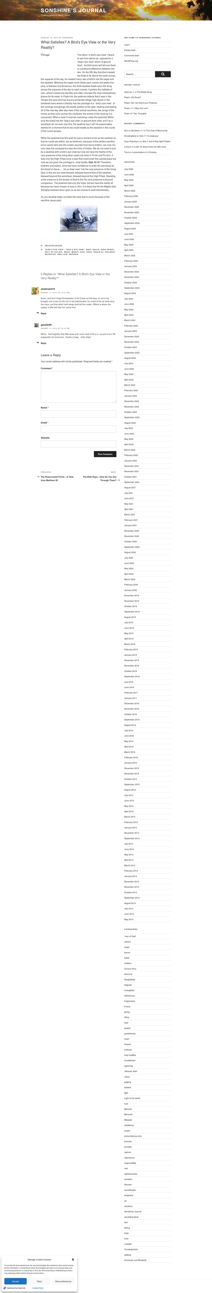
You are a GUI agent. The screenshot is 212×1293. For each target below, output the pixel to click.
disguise (128, 984)
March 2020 (129, 579)
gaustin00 (46, 324)
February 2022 (131, 455)
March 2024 (129, 320)
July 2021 (128, 492)
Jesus (67, 252)
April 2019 (129, 638)
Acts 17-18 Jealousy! (148, 135)
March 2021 (129, 514)
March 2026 (129, 190)
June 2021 (129, 498)
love (126, 1103)
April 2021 (129, 509)
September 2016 (132, 719)
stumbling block (131, 1216)
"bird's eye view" (54, 249)
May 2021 (128, 503)
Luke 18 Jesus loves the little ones (150, 146)
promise (128, 1141)
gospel (127, 1028)
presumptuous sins (133, 1136)
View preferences (63, 1281)
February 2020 (131, 584)
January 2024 (130, 331)
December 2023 (131, 336)
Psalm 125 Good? (132, 97)
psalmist (110, 252)
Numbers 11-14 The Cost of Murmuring (149, 130)
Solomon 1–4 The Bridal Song (138, 92)
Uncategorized (53, 246)
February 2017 (131, 692)
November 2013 (131, 886)
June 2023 (129, 368)
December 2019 (131, 595)
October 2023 (130, 347)
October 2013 (130, 892)
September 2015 (132, 784)
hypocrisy (128, 1065)
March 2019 (129, 644)
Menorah (128, 1114)
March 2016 (129, 752)
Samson (128, 1184)
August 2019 (130, 617)
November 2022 (131, 406)
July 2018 (128, 681)
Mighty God (78, 252)
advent (127, 941)
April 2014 (129, 859)
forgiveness (129, 1001)
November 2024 (131, 277)
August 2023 (130, 358)
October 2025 (130, 217)
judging (127, 1082)
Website (45, 437)
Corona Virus (130, 968)
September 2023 (132, 352)
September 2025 (132, 223)
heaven (127, 1044)
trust (126, 1238)
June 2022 (129, 433)
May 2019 (128, 633)
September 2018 (132, 676)
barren (127, 952)
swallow (62, 254)
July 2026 (128, 169)
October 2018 (130, 671)
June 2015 (129, 800)
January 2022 (130, 460)
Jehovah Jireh (130, 1071)
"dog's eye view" (75, 249)
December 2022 (131, 401)
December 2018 (131, 660)
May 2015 (128, 806)
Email (44, 422)
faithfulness (129, 995)
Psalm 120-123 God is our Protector (140, 102)
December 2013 (131, 881)
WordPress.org (131, 60)
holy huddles (130, 1055)
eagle (96, 249)
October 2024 (130, 282)
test (126, 1222)
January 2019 (130, 654)
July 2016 (128, 730)
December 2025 (131, 206)
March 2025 (129, 255)
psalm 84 (99, 252)
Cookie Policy (38, 1288)
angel (126, 947)
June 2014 (129, 849)
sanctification (130, 1189)
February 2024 (131, 325)
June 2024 (129, 304)
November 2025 (131, 212)
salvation (128, 1179)
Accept (15, 1281)
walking (127, 1254)
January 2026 (130, 201)
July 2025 (128, 233)
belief (126, 957)
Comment (47, 368)
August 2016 (130, 725)
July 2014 (128, 843)
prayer (127, 1130)
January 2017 (130, 698)
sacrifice (50, 254)
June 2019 (129, 627)
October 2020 (130, 541)
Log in (127, 44)
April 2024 (129, 314)
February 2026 (131, 196)
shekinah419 (48, 289)
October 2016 (130, 714)
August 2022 (130, 422)
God (126, 1022)
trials (126, 1233)
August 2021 (130, 487)
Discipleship (129, 979)
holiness (128, 1049)
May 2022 (128, 438)
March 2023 (129, 385)
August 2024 (130, 293)
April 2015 (129, 811)
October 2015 (130, 779)
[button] (73, 1259)
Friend (127, 1006)
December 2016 (131, 703)
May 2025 (128, 244)
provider (128, 1146)
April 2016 (129, 746)
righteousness (130, 1173)
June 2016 (129, 735)
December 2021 (131, 465)
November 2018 (131, 665)
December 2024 (131, 271)
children (128, 963)
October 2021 (130, 476)
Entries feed (129, 50)
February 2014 (131, 870)
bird (88, 249)
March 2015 (129, 816)
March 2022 (129, 449)
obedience (129, 1125)
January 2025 (130, 266)
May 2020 (128, 568)
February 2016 (131, 757)
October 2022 (130, 412)
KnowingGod (130, 135)
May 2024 (128, 309)
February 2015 (131, 822)
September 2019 (132, 611)
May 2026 (128, 179)
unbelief (128, 1243)
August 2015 (130, 789)
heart (126, 1038)
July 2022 (128, 428)
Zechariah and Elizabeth (135, 1260)
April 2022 (129, 444)
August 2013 (130, 903)
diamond (128, 974)
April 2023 (129, 379)
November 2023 (131, 341)
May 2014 (128, 854)
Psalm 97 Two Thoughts (135, 113)
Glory (126, 1017)
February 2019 (131, 649)
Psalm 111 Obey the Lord (136, 108)
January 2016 (130, 762)
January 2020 (130, 590)
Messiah (128, 1119)
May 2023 (128, 374)
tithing (127, 1227)
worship (74, 254)
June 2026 (129, 174)
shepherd (128, 1195)
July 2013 (128, 908)
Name (45, 407)
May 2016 (128, 741)
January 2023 (130, 395)
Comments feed (131, 55)
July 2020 (128, 557)
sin (125, 1200)
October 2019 (130, 606)
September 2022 (132, 417)
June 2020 (129, 563)
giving (127, 1011)
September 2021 (132, 482)
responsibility (130, 1163)
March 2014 (129, 865)
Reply (43, 313)
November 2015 (131, 773)
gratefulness (130, 1033)
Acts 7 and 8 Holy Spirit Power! (156, 141)
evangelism (129, 990)
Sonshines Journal (132, 1211)
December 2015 (131, 768)
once (89, 252)
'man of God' (130, 936)
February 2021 (131, 519)
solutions (128, 1206)
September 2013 (132, 897)
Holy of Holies (53, 252)
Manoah (128, 1109)
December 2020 (131, 530)
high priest (107, 249)
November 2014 (131, 832)
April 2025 (129, 250)
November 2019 (131, 600)
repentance (129, 1157)
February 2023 (131, 390)
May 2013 (128, 919)
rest (126, 1168)
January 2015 (130, 827)
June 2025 (129, 239)
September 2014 (132, 838)
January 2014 (130, 876)
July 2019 (128, 622)
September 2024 (132, 287)
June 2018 (129, 687)
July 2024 (128, 298)
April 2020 (129, 573)
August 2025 (130, 228)
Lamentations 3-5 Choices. (144, 152)
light (126, 1092)
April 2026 (129, 185)
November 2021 (131, 471)
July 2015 (128, 795)
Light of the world (132, 1098)
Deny (39, 1281)
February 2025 (131, 260)
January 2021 (130, 525)
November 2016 (131, 708)
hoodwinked (129, 1060)
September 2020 (132, 546)
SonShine (67, 38)
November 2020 (131, 536)
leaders (127, 1087)
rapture (127, 1152)
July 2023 (128, 363)
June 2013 (129, 913)
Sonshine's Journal (74, 10)
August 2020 (130, 552)
